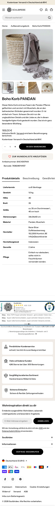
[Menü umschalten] (3, 9)
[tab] (11, 179)
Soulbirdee (14, 501)
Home (5, 26)
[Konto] (46, 9)
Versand (20, 133)
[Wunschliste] (41, 9)
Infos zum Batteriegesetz (13, 496)
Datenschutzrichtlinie (11, 431)
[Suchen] (49, 17)
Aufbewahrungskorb (20, 26)
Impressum (7, 487)
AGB (41, 428)
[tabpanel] (27, 224)
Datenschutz (21, 487)
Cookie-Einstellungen (40, 487)
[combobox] (27, 18)
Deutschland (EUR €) (15, 461)
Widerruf (6, 491)
